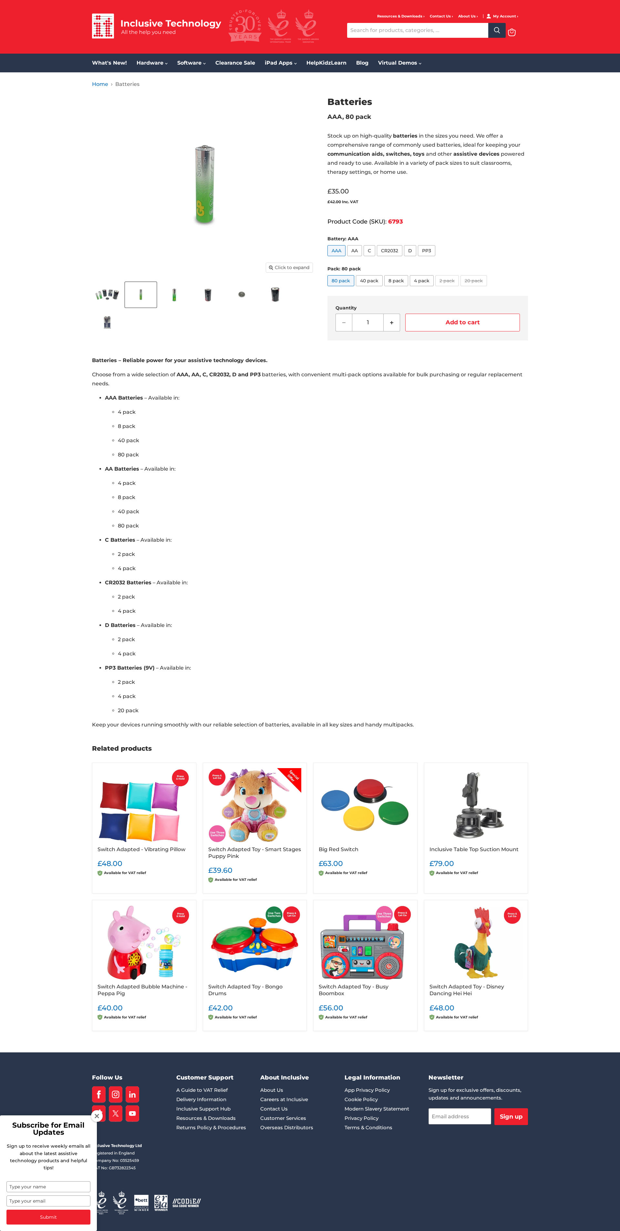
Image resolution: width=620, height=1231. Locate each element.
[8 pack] (397, 288)
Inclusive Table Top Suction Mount (474, 849)
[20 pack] (474, 288)
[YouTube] (132, 1113)
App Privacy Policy (367, 1090)
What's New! (109, 63)
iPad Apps (279, 63)
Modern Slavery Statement (377, 1109)
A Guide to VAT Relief (202, 1090)
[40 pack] (370, 288)
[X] (115, 1113)
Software (190, 63)
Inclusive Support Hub (203, 1109)
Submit (48, 1217)
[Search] (497, 30)
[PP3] (427, 258)
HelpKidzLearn (326, 63)
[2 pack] (447, 288)
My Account (505, 16)
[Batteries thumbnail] (107, 295)
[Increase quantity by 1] (392, 322)
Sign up (511, 1116)
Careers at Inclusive (284, 1099)
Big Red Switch (338, 849)
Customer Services (283, 1118)
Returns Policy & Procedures (211, 1127)
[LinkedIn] (132, 1094)
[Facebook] (99, 1094)
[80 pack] (341, 288)
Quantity (346, 307)
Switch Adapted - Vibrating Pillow (141, 849)
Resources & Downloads (400, 16)
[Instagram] (115, 1094)
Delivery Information (201, 1099)
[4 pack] (422, 288)
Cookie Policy (361, 1099)
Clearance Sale (235, 63)
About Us (467, 16)
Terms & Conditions (368, 1127)
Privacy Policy (361, 1118)
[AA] (355, 258)
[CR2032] (390, 258)
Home (100, 84)
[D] (411, 258)
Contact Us (441, 16)
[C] (370, 258)
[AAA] (337, 258)
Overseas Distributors (286, 1127)
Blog (362, 63)
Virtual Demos (398, 63)
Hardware (151, 63)
